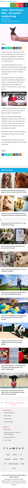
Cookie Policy (7, 415)
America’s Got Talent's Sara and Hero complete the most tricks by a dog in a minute (12, 342)
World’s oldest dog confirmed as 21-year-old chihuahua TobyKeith (13, 270)
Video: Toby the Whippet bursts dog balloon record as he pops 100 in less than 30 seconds (13, 317)
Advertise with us (10, 437)
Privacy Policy (8, 418)
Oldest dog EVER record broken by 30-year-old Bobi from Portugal (14, 224)
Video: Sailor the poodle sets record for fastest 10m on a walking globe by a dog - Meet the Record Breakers (13, 392)
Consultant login (8, 421)
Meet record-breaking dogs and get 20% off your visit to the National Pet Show (14, 293)
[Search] (21, 5)
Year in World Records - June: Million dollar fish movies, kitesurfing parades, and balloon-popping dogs (13, 367)
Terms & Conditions (9, 412)
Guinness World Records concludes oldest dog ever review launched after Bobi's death (14, 191)
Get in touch (7, 429)
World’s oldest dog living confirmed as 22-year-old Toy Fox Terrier (13, 247)
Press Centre (7, 440)
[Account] (17, 5)
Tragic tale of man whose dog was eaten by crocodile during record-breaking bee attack (14, 214)
